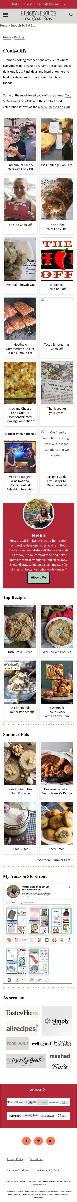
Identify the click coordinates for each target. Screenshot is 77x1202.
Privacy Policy (15, 1159)
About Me (38, 577)
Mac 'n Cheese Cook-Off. (54, 107)
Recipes (19, 37)
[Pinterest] (38, 1141)
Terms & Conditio (17, 1170)
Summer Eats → (63, 860)
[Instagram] (50, 1141)
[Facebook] (26, 1141)
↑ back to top (48, 1170)
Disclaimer (36, 1159)
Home (7, 37)
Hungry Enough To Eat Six (17, 25)
